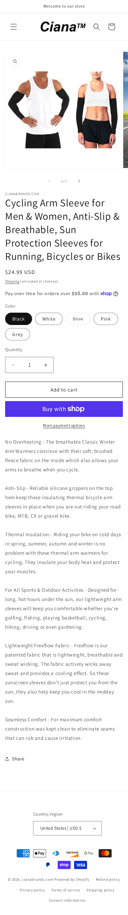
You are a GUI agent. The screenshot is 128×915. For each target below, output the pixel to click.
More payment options (64, 425)
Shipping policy (100, 890)
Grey (17, 334)
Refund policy (108, 879)
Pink (106, 319)
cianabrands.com (38, 879)
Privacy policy (32, 890)
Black (18, 319)
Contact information (67, 900)
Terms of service (65, 890)
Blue (81, 320)
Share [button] (18, 759)
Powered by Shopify (71, 879)
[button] (13, 26)
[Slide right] (79, 181)
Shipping (12, 281)
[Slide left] (49, 181)
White (49, 319)
